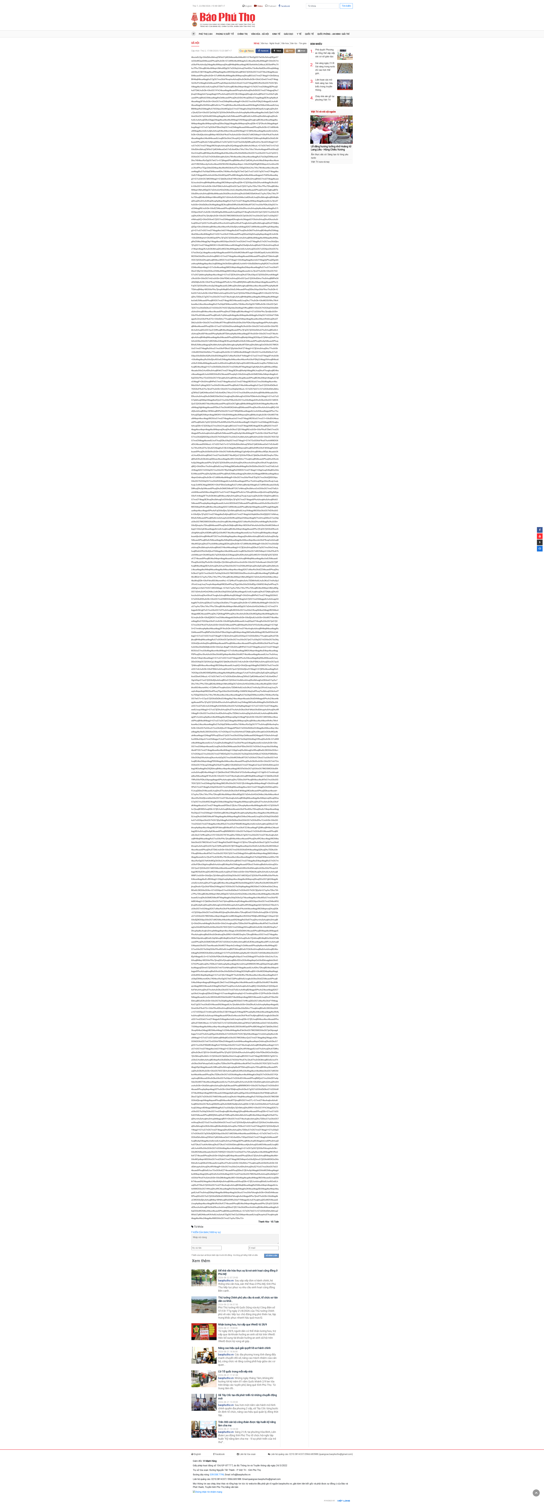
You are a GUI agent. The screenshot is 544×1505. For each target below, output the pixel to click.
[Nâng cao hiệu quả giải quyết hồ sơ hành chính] (204, 1355)
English (248, 6)
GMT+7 (208, 6)
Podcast (272, 6)
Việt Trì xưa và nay (320, 161)
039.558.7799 (217, 1474)
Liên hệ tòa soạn (247, 1454)
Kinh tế (276, 34)
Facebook (285, 6)
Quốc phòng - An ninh (329, 34)
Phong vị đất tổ (225, 34)
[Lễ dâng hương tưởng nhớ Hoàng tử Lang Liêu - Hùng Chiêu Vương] (331, 129)
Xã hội (195, 42)
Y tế (299, 34)
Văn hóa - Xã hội (260, 34)
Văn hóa (285, 43)
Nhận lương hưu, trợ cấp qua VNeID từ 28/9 (242, 1324)
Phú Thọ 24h (205, 34)
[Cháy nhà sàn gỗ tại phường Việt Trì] (345, 101)
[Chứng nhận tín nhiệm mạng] (207, 1491)
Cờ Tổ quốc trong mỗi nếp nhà (235, 1371)
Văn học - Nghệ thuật (270, 43)
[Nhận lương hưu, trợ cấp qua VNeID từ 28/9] (204, 1332)
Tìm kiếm (346, 6)
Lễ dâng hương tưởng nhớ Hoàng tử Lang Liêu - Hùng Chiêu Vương (331, 148)
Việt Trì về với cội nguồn (323, 111)
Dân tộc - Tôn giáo (298, 43)
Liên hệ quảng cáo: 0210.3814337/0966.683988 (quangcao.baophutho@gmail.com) (311, 1454)
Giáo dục (288, 34)
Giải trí (345, 34)
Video (260, 6)
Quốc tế (309, 34)
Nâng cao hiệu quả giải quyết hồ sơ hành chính (244, 1348)
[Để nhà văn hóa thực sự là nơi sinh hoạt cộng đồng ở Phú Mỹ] (204, 1278)
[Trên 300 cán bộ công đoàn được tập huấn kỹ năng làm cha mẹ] (204, 1429)
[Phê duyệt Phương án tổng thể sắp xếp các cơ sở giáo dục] (345, 54)
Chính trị (242, 34)
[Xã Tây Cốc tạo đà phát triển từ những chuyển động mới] (204, 1402)
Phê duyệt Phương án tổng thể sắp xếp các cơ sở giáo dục (325, 53)
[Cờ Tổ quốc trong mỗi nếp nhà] (204, 1379)
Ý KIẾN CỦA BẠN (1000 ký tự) (206, 1232)
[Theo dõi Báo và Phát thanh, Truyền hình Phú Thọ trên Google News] (247, 51)
